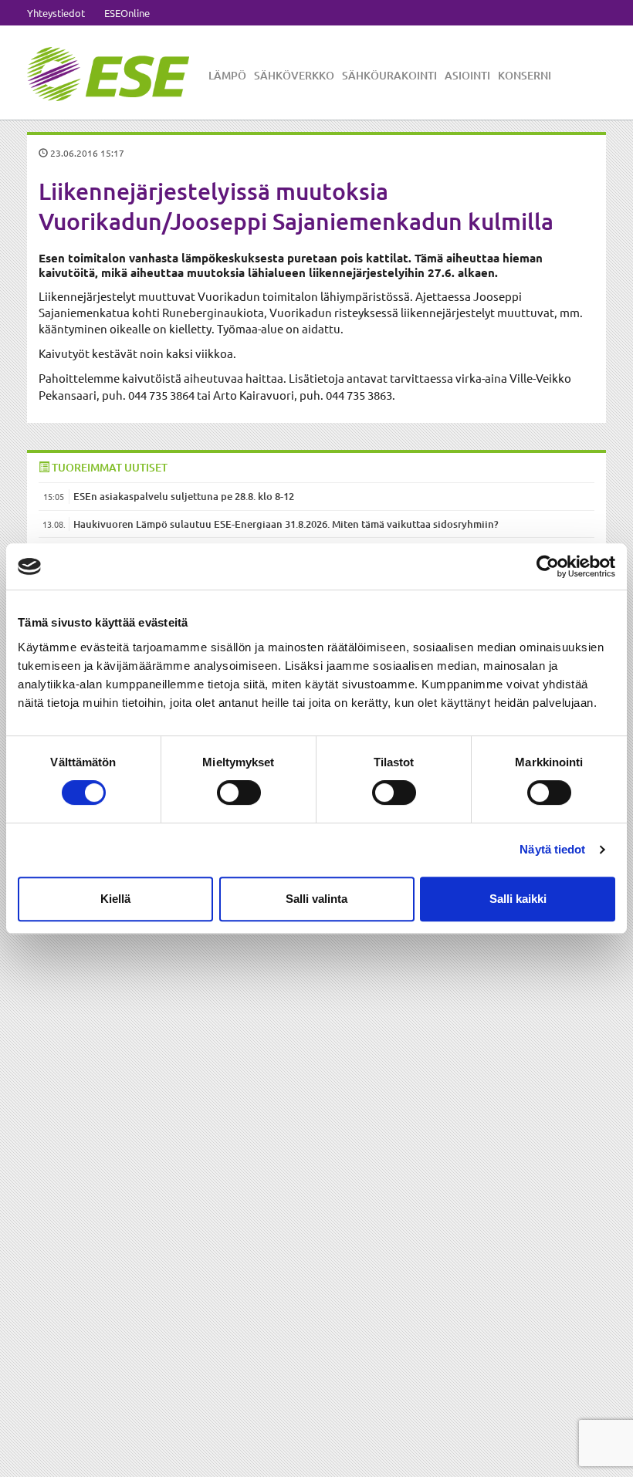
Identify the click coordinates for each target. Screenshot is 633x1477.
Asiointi (467, 75)
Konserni (524, 75)
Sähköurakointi (389, 75)
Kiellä (115, 898)
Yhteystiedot (56, 12)
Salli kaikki (518, 898)
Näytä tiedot (552, 849)
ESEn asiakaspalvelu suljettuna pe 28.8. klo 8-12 (183, 496)
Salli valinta (316, 898)
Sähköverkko (294, 75)
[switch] (239, 792)
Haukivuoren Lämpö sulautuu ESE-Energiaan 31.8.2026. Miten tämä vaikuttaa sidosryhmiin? (286, 524)
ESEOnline (127, 12)
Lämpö (227, 75)
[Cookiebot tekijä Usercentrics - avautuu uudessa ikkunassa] (547, 566)
